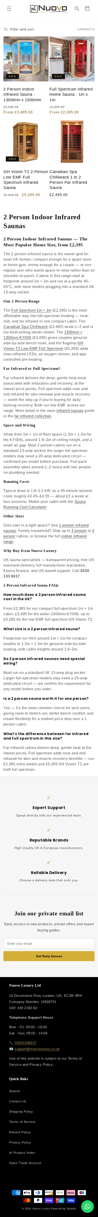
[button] (9, 9)
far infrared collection (32, 416)
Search (14, 1091)
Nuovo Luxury (41, 1208)
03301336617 (25, 1043)
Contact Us (17, 1101)
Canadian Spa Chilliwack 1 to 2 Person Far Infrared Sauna (68, 179)
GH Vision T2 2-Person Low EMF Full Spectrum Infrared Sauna (25, 179)
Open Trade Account (25, 1163)
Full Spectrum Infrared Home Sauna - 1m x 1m (71, 94)
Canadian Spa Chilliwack (25, 327)
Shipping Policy (21, 1111)
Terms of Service (22, 1122)
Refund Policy (20, 1132)
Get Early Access (49, 956)
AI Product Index (22, 1152)
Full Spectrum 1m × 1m (31, 310)
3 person (79, 531)
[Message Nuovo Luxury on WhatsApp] (87, 1206)
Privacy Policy (20, 1142)
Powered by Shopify (63, 1208)
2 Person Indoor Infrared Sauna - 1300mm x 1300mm (22, 94)
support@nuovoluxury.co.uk (37, 1049)
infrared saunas (70, 411)
